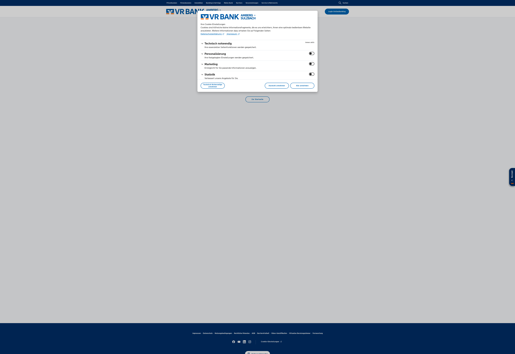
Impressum (232, 34)
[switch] (311, 53)
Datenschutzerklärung (211, 34)
